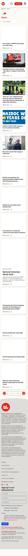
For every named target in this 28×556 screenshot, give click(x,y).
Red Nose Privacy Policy (11, 520)
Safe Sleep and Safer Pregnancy (11, 508)
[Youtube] (7, 484)
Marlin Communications (12, 541)
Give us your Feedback (7, 478)
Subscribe (5, 523)
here (2, 455)
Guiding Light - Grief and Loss (10, 510)
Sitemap (3, 462)
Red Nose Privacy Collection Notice (14, 518)
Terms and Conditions (7, 468)
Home (4, 8)
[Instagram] (4, 484)
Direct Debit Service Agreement (10, 472)
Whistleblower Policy (7, 481)
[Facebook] (2, 484)
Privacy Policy (5, 465)
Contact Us (4, 475)
